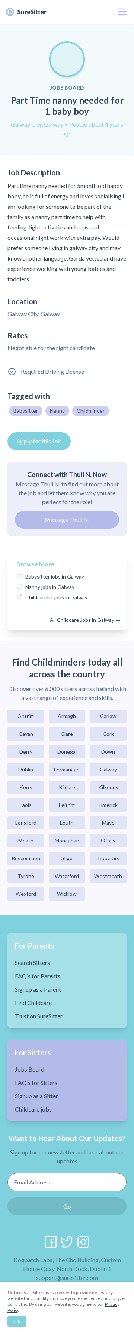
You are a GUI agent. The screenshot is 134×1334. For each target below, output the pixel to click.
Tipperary (108, 858)
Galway (108, 769)
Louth (67, 822)
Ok (16, 1321)
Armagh (67, 716)
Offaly (108, 840)
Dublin (25, 769)
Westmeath (108, 876)
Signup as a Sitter (36, 1095)
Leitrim (67, 805)
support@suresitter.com (67, 1277)
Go (67, 1206)
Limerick (108, 805)
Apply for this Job (39, 441)
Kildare (67, 787)
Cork (108, 734)
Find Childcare (33, 1002)
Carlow (108, 716)
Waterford (67, 876)
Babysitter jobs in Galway (54, 576)
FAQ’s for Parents (37, 975)
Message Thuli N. (67, 519)
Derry (25, 751)
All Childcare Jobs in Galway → (85, 620)
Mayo (108, 822)
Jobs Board (29, 1069)
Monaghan (67, 840)
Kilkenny (108, 787)
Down (108, 751)
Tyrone (25, 876)
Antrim (26, 716)
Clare (67, 734)
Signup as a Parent (38, 989)
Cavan (26, 734)
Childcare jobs (33, 1109)
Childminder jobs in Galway (56, 597)
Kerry (25, 787)
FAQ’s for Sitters (36, 1082)
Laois (26, 805)
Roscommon (26, 858)
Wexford (26, 894)
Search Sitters (32, 962)
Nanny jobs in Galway (49, 587)
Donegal (67, 751)
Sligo (67, 858)
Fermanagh (67, 769)
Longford (25, 822)
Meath (26, 840)
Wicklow (67, 894)
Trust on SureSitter (39, 1015)
